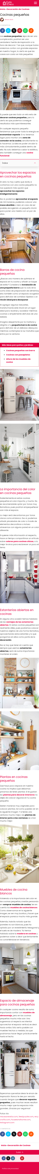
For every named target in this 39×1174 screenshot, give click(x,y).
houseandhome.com (20, 1119)
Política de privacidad (10, 1169)
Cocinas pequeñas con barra (20, 350)
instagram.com (7, 1122)
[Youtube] (17, 1158)
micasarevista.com (9, 1116)
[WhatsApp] (25, 30)
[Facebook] (2, 30)
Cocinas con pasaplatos (18, 354)
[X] (13, 30)
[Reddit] (31, 30)
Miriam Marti (9, 20)
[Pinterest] (19, 30)
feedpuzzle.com (26, 1116)
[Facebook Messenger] (8, 30)
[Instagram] (13, 1158)
